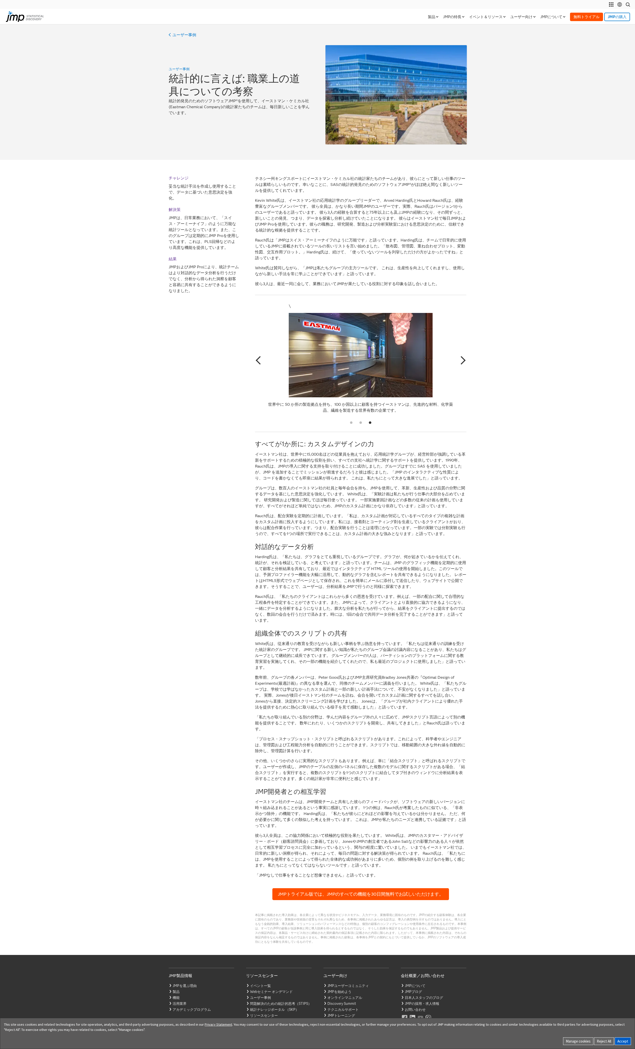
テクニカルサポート (343, 1009)
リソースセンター (264, 1015)
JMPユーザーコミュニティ (348, 985)
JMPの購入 (617, 17)
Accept (622, 1041)
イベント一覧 (260, 985)
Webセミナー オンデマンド (271, 991)
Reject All (604, 1041)
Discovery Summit (341, 1003)
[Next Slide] (461, 360)
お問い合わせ (415, 1009)
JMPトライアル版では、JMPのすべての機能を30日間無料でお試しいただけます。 (361, 894)
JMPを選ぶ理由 (185, 985)
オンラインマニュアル (344, 997)
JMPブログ (413, 991)
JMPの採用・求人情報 (422, 1003)
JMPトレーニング (341, 1015)
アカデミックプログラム (192, 1009)
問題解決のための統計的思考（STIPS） (281, 1003)
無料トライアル (586, 17)
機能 (176, 997)
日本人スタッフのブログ (424, 997)
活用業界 (180, 1003)
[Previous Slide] (260, 360)
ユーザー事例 (184, 35)
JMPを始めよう (339, 991)
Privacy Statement (218, 1024)
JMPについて (415, 985)
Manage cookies (578, 1041)
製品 (176, 991)
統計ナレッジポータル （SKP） (274, 1009)
